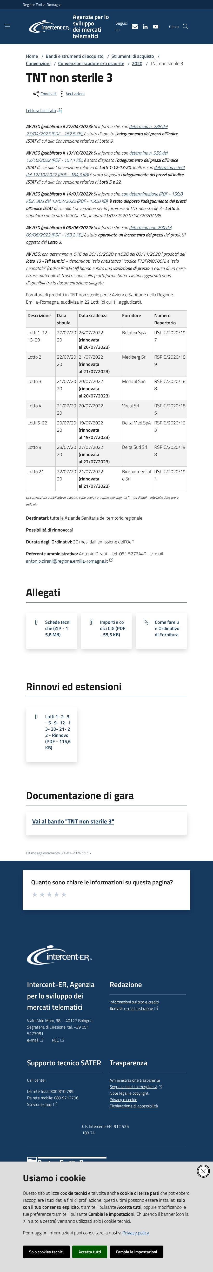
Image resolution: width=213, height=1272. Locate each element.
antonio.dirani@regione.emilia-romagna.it (67, 560)
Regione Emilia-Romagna (42, 4)
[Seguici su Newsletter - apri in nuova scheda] (133, 26)
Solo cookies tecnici (46, 1252)
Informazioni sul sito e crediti (134, 1002)
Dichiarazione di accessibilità (134, 1106)
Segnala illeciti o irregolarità (133, 1087)
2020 (137, 63)
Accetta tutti (89, 1252)
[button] (185, 26)
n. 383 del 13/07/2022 (70, 201)
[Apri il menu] (7, 26)
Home (32, 56)
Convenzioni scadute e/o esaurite (91, 63)
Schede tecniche (57, 628)
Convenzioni (38, 63)
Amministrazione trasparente (135, 1080)
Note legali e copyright (129, 1093)
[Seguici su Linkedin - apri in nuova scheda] (143, 26)
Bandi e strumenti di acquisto (75, 56)
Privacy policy (135, 1232)
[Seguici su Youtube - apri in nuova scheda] (153, 26)
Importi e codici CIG (112, 628)
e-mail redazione (138, 1008)
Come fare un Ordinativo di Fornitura (167, 628)
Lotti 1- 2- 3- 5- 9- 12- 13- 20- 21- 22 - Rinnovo (58, 732)
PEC (55, 1040)
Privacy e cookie (123, 1099)
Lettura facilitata (41, 110)
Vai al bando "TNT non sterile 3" (73, 821)
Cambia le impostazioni (136, 1252)
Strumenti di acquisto (132, 56)
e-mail (32, 1040)
